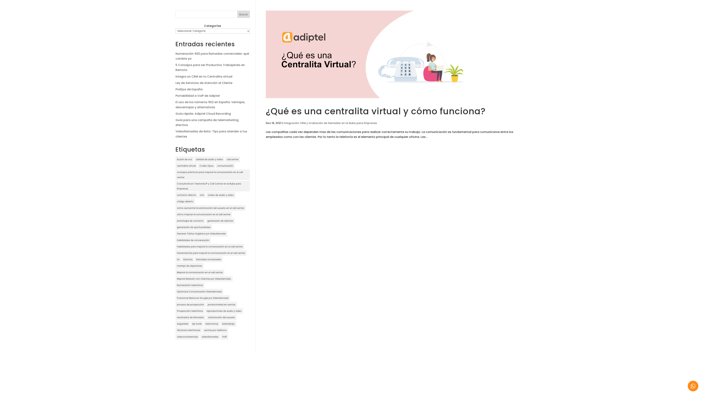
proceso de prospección (190, 304)
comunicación (225, 165)
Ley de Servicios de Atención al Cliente (204, 83)
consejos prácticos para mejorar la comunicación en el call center (210, 175)
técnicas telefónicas (188, 330)
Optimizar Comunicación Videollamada (199, 291)
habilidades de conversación (193, 240)
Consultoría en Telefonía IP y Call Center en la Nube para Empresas (209, 186)
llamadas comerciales (208, 259)
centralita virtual (186, 165)
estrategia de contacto (190, 220)
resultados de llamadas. (190, 317)
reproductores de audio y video (224, 311)
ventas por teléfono (215, 330)
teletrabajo (228, 323)
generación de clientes (220, 220)
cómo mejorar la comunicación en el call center (204, 214)
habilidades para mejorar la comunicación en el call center (210, 246)
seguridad (182, 323)
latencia (188, 259)
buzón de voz (184, 159)
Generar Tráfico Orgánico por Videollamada (201, 233)
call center (233, 159)
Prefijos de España (189, 89)
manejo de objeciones (189, 265)
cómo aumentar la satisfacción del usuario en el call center (210, 208)
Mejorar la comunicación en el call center (200, 272)
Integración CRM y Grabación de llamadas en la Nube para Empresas (330, 123)
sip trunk (197, 323)
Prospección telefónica (190, 311)
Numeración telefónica (190, 285)
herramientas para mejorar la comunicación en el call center (211, 253)
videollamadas (210, 336)
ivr (178, 259)
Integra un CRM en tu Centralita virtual (204, 76)
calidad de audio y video (209, 159)
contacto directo (186, 195)
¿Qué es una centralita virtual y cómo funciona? (376, 111)
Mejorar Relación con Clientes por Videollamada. (204, 278)
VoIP (224, 336)
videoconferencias (187, 336)
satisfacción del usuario (221, 317)
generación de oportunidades (194, 227)
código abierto (185, 201)
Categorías (212, 26)
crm (202, 195)
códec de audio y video (221, 195)
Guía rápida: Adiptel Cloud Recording (203, 114)
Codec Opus (206, 165)
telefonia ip (211, 323)
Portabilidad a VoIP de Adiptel (198, 96)
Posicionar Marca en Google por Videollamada (203, 298)
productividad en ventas (221, 304)
